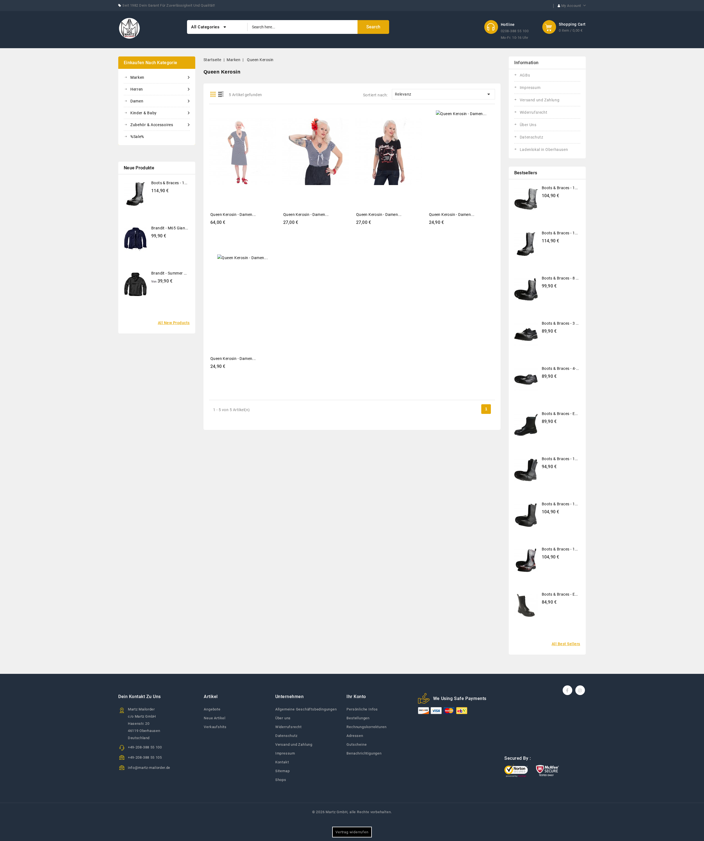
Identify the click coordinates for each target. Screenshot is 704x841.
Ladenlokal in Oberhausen (544, 149)
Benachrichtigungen (363, 753)
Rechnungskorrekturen (366, 727)
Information (526, 62)
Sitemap (282, 771)
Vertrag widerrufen (352, 832)
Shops (280, 780)
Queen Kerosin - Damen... (233, 214)
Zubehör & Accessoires (151, 125)
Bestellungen (358, 718)
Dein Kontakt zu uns (139, 696)
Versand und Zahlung (539, 100)
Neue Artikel (215, 718)
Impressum (530, 87)
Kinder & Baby (143, 113)
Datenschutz (531, 137)
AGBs (525, 75)
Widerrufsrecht (533, 112)
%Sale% (137, 136)
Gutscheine (356, 744)
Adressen (354, 736)
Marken (137, 77)
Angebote (212, 709)
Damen (137, 101)
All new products (174, 323)
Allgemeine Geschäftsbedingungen (306, 709)
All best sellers (566, 644)
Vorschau (236, 147)
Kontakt (282, 762)
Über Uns (528, 125)
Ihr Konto (356, 696)
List (221, 94)
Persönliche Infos (362, 709)
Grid (213, 94)
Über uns (283, 718)
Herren (136, 89)
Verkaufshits (215, 727)
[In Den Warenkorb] (249, 147)
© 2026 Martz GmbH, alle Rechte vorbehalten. (352, 812)
